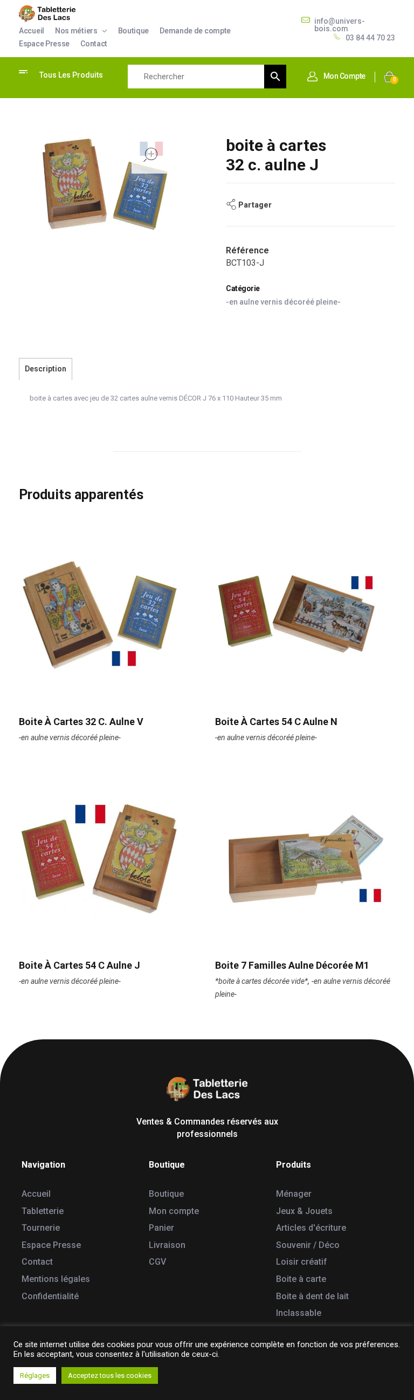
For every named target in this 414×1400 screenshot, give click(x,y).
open (150, 155)
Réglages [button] (35, 1375)
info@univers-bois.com (339, 25)
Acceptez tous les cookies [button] (109, 1375)
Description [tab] (45, 368)
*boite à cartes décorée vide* (261, 981)
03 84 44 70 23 (370, 37)
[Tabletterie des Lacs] (47, 13)
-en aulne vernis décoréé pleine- (283, 302)
